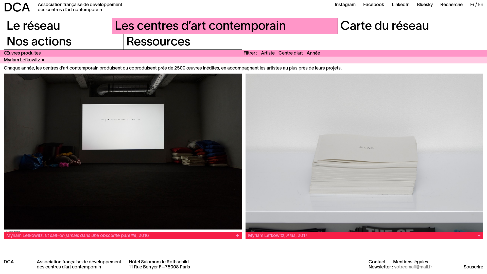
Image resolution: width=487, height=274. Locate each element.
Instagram (345, 5)
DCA (17, 8)
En (480, 5)
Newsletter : (381, 267)
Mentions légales (410, 262)
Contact (377, 262)
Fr (472, 5)
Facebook (373, 5)
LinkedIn (400, 5)
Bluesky (425, 5)
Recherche (451, 5)
